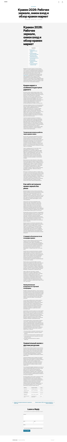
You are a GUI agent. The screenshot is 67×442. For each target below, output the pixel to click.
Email (35, 421)
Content (5, 1)
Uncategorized (33, 6)
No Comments (40, 19)
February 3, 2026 (34, 19)
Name (24, 421)
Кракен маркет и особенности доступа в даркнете (33, 50)
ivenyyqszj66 (28, 19)
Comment (24, 414)
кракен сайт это (25, 75)
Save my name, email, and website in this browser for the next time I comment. (33, 428)
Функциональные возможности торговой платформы (33, 61)
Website (24, 424)
